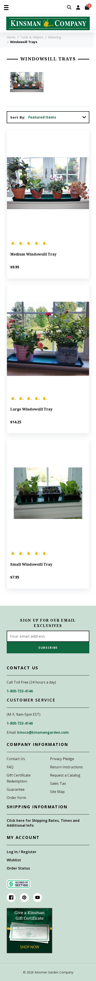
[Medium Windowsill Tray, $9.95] (48, 183)
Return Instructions (66, 767)
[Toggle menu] (6, 7)
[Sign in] (78, 8)
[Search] (69, 8)
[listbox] (58, 117)
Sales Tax (58, 783)
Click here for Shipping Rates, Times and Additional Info (43, 823)
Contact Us (16, 758)
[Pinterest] (24, 897)
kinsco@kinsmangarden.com (43, 732)
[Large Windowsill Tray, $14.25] (48, 338)
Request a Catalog (65, 775)
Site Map (57, 791)
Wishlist (14, 860)
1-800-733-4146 (20, 691)
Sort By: (17, 117)
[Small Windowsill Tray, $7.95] (48, 493)
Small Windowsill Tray (31, 564)
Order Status (18, 868)
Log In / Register (21, 851)
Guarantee (16, 789)
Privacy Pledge (62, 758)
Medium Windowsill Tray (33, 254)
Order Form (16, 797)
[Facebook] (11, 897)
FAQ (10, 767)
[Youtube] (37, 897)
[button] (29, 930)
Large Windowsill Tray (31, 409)
